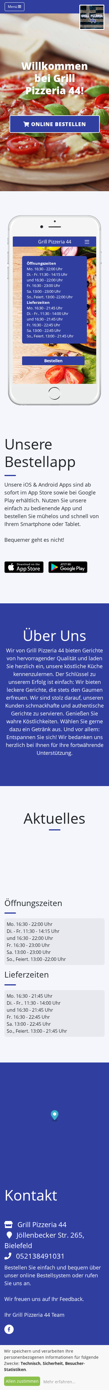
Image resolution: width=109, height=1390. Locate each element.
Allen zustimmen (22, 1381)
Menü (13, 6)
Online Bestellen (57, 124)
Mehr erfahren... (59, 1381)
